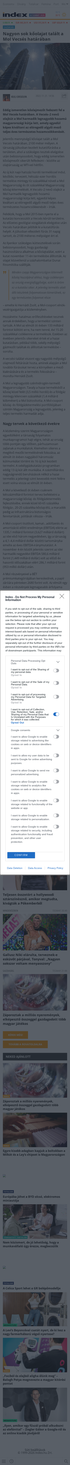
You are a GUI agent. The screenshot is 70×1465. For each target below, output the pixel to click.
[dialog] (35, 732)
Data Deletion (14, 868)
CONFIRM (21, 855)
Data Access (35, 868)
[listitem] (35, 662)
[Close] (63, 597)
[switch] (56, 670)
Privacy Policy (55, 868)
